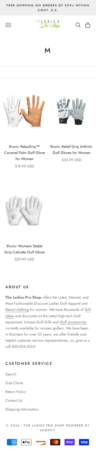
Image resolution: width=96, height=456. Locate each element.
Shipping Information (22, 409)
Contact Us (13, 400)
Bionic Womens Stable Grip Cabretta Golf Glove (24, 249)
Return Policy (15, 391)
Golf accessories (73, 322)
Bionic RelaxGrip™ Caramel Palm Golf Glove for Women (24, 152)
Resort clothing (17, 309)
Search (10, 374)
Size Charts (14, 383)
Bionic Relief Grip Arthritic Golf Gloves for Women (71, 149)
